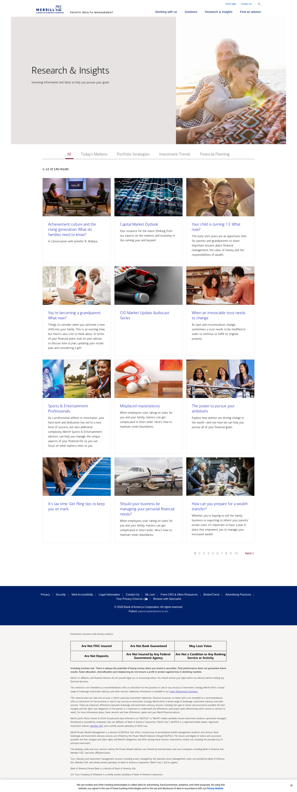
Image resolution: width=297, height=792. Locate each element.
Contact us (246, 4)
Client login (230, 4)
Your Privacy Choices (129, 598)
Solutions (191, 12)
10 (236, 553)
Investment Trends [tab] (174, 154)
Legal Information (109, 594)
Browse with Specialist (167, 598)
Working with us (166, 12)
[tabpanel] (148, 363)
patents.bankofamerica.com (153, 611)
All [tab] (69, 154)
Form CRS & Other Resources (179, 594)
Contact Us (132, 594)
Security (61, 594)
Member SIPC (96, 725)
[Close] (291, 785)
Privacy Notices (215, 788)
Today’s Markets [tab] (94, 154)
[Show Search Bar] (259, 4)
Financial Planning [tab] (215, 154)
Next (248, 553)
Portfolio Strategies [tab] (133, 154)
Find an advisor (250, 12)
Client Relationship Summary (183, 691)
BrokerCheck (211, 594)
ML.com (150, 594)
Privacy (45, 594)
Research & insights (218, 12)
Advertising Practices (238, 594)
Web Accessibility (82, 594)
